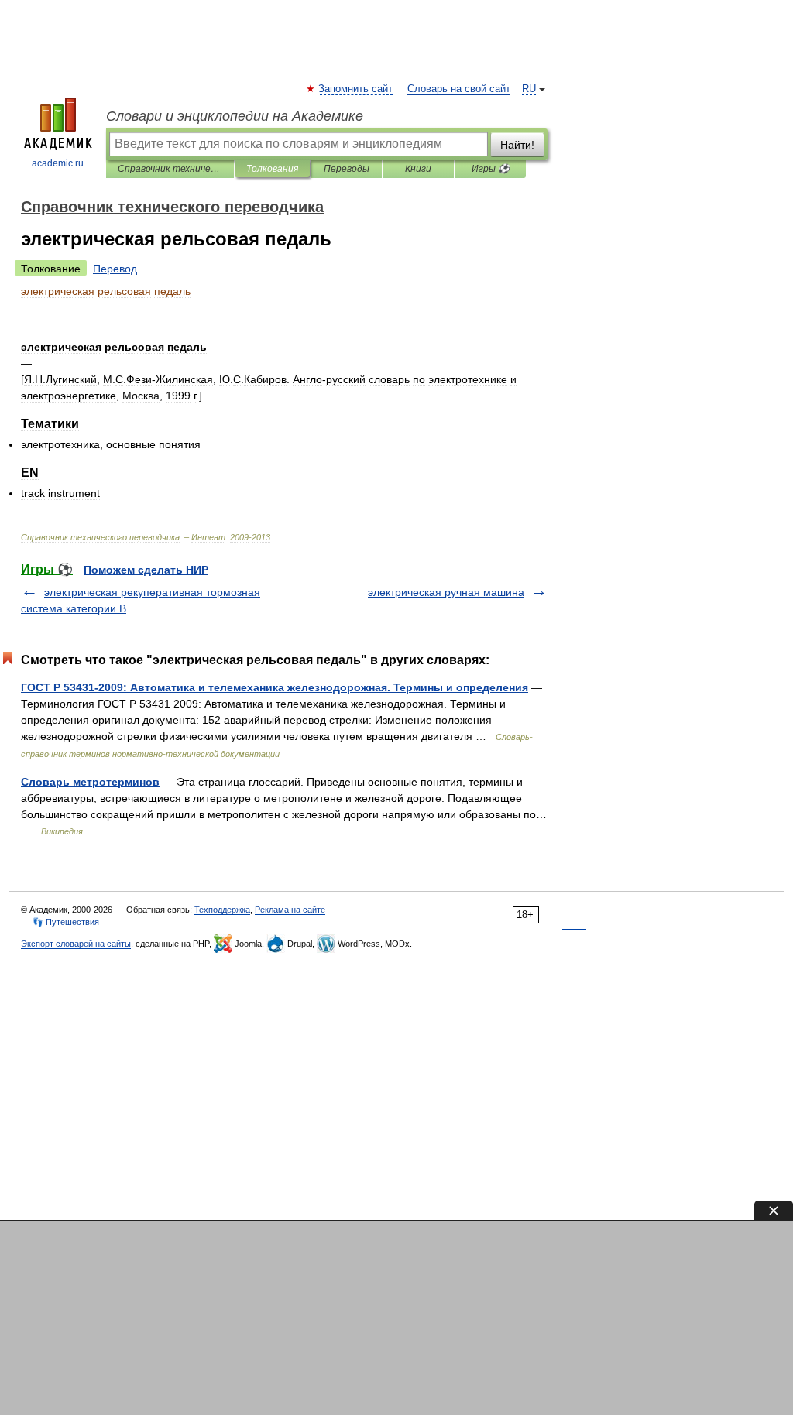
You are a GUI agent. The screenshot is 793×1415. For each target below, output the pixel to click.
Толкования (272, 168)
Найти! (517, 145)
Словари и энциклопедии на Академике (234, 116)
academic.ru (58, 163)
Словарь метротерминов (90, 782)
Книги (418, 168)
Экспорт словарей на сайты (76, 943)
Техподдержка (222, 909)
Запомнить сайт (356, 89)
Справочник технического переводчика (170, 168)
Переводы (346, 168)
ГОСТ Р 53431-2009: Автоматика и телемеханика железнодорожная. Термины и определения (274, 687)
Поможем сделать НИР (146, 570)
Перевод (115, 268)
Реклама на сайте (290, 909)
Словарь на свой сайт (458, 89)
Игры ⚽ (491, 168)
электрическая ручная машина (446, 592)
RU (529, 89)
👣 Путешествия (66, 922)
